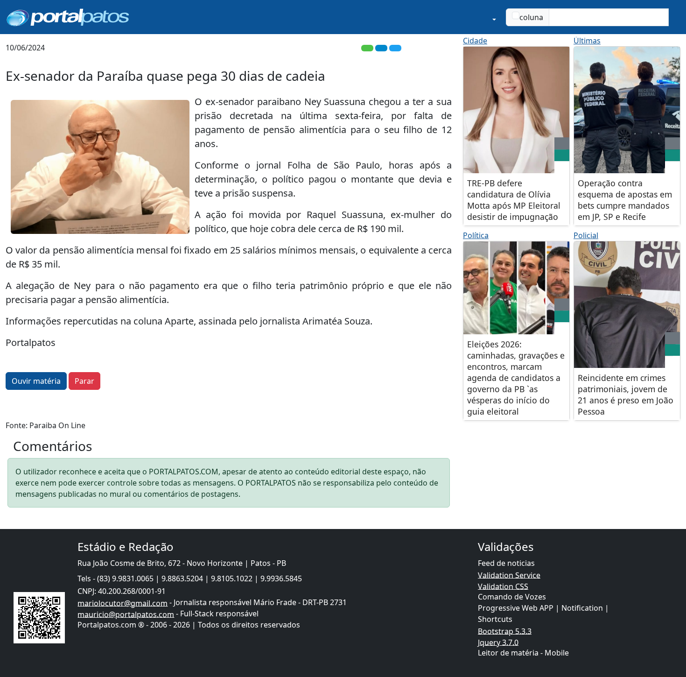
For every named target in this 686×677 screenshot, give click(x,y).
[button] (454, 17)
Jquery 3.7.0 (498, 642)
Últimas (587, 40)
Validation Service (509, 575)
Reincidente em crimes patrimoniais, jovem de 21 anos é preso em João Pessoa (625, 394)
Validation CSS (503, 586)
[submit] (674, 17)
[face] (561, 155)
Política (476, 235)
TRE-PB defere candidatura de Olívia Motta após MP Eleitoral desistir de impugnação (513, 199)
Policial (586, 235)
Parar (84, 381)
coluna (531, 17)
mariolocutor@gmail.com (122, 603)
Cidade (475, 40)
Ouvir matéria (36, 381)
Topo (637, 630)
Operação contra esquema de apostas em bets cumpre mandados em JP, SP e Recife (625, 199)
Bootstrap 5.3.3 (505, 631)
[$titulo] (516, 110)
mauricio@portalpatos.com (125, 614)
